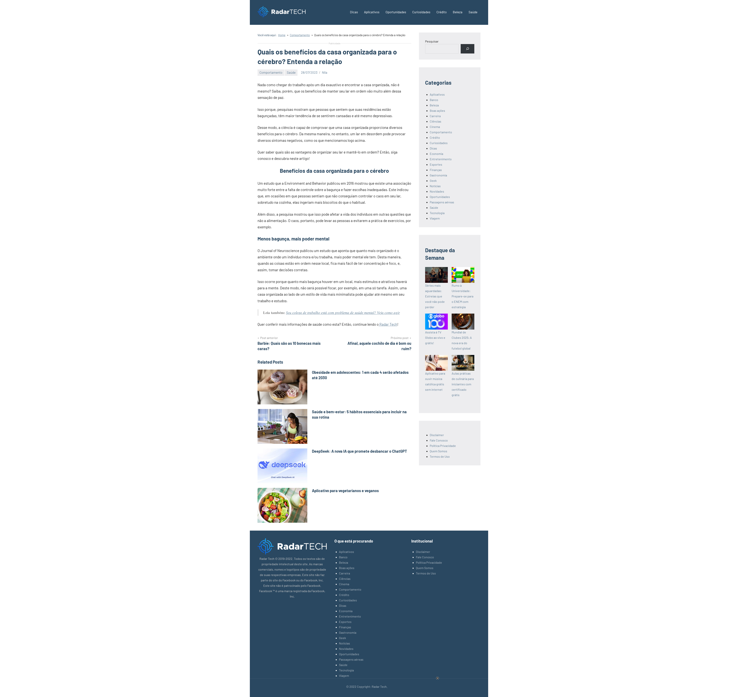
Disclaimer (437, 435)
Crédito (441, 12)
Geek (433, 180)
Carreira (435, 116)
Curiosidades (421, 12)
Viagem (435, 218)
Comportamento (270, 72)
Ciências (435, 121)
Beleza (457, 12)
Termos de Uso (440, 456)
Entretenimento (441, 159)
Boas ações (437, 110)
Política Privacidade (443, 445)
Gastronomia (438, 175)
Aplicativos (371, 12)
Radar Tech (388, 324)
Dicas (354, 12)
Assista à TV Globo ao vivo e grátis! (435, 337)
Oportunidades (396, 12)
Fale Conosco (439, 440)
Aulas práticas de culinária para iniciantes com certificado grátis (463, 384)
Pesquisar (432, 41)
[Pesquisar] (467, 48)
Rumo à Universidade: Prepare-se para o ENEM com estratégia (462, 296)
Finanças (436, 170)
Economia (436, 153)
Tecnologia (437, 213)
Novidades (437, 191)
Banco (434, 100)
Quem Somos (438, 451)
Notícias (435, 186)
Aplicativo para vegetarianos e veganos (345, 490)
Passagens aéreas (442, 202)
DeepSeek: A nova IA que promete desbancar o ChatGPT (359, 451)
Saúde (473, 12)
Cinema (435, 127)
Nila (324, 72)
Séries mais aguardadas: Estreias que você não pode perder (435, 296)
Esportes (436, 164)
